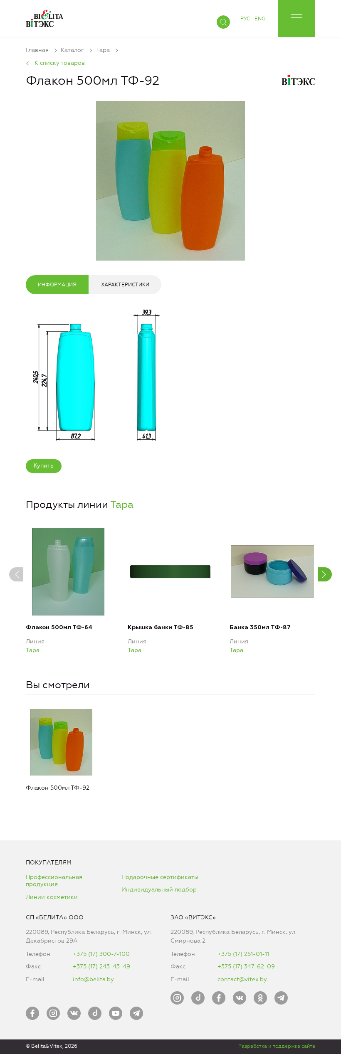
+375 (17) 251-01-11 (243, 954)
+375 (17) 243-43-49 (101, 966)
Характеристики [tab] (125, 285)
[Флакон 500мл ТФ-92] (170, 179)
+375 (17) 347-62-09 (246, 966)
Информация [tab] (57, 285)
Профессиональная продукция (54, 881)
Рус (245, 19)
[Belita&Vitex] (44, 17)
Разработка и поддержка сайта (276, 1046)
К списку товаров (60, 62)
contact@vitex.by (242, 979)
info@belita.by (93, 979)
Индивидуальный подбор (159, 889)
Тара (121, 504)
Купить (44, 465)
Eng (260, 19)
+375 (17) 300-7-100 (101, 954)
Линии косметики (52, 897)
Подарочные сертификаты (159, 877)
